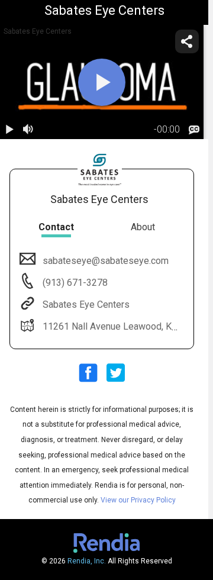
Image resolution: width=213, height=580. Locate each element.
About (143, 227)
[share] (187, 41)
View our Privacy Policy (138, 500)
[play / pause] (9, 129)
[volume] (28, 129)
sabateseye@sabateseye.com (106, 260)
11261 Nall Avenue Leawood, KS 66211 (124, 326)
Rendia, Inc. (86, 561)
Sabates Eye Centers (86, 304)
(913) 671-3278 (74, 282)
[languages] (194, 129)
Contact (56, 227)
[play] (101, 82)
